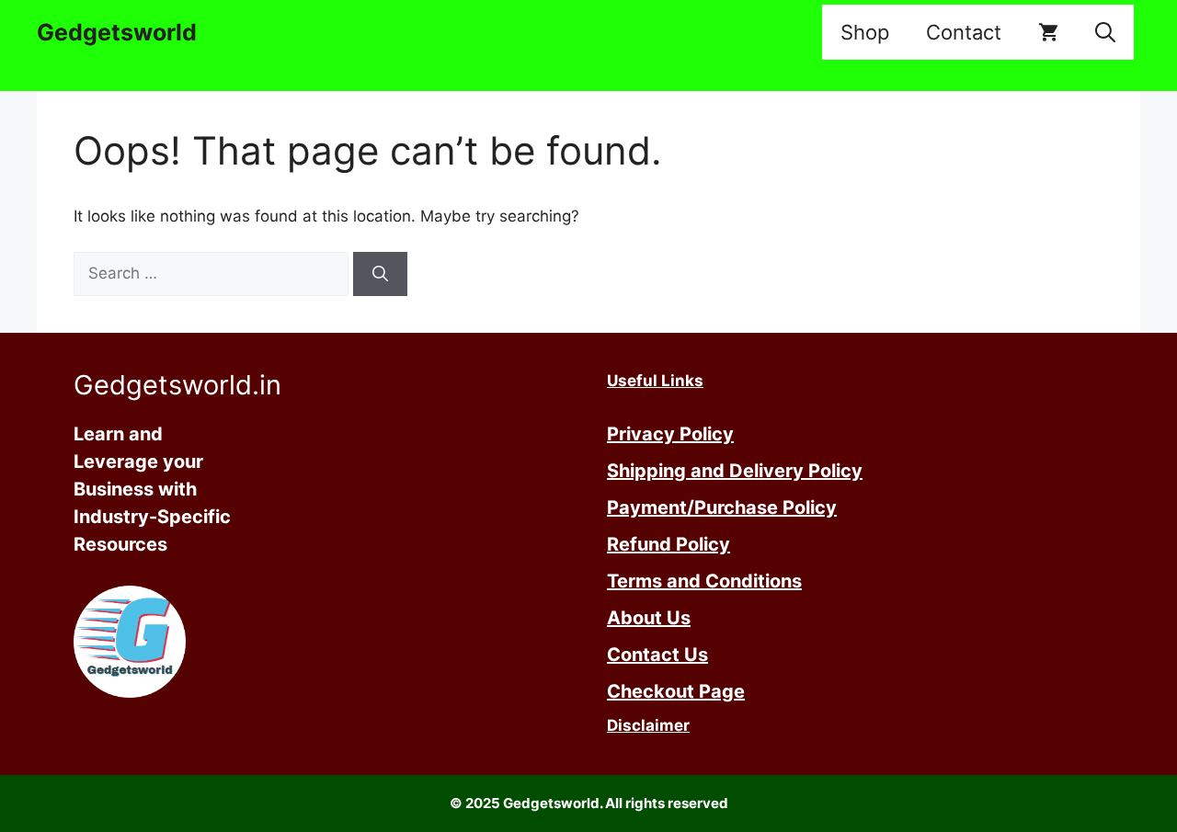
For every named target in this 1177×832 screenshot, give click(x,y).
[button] (1105, 32)
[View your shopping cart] (1048, 32)
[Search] (380, 274)
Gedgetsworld (117, 32)
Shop (864, 32)
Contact (963, 32)
